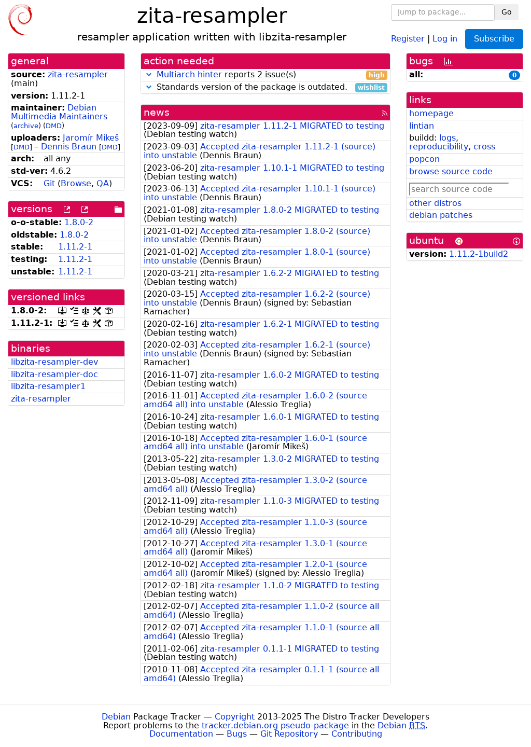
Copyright (235, 717)
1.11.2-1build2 (478, 254)
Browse (76, 183)
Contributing (356, 734)
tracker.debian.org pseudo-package (275, 725)
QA (102, 183)
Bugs (237, 734)
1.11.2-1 (75, 247)
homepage (431, 113)
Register (408, 38)
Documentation (181, 734)
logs (447, 138)
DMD (54, 126)
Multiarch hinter (189, 74)
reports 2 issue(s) (271, 75)
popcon (424, 159)
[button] (148, 74)
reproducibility (438, 146)
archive (25, 126)
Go (506, 12)
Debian (116, 717)
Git (49, 183)
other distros (435, 203)
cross (484, 146)
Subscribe (494, 39)
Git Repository (289, 734)
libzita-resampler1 (48, 386)
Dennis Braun (68, 146)
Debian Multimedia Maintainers (59, 112)
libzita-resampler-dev (54, 362)
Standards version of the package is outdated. (269, 87)
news (157, 112)
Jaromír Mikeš (91, 138)
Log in (444, 38)
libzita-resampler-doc (54, 374)
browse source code (451, 171)
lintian (421, 126)
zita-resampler (78, 74)
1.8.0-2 (78, 222)
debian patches (440, 215)
